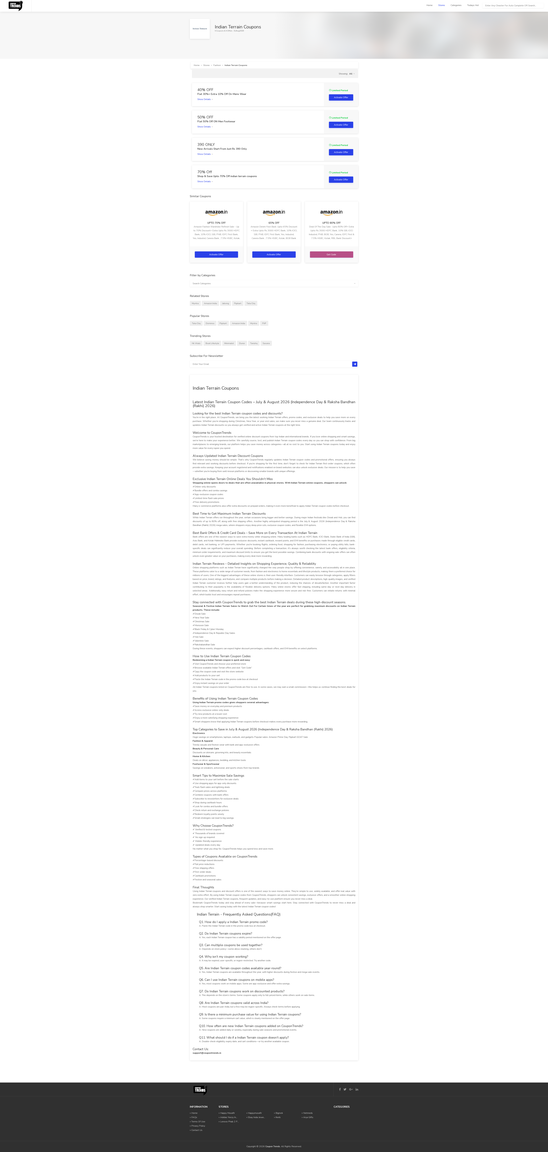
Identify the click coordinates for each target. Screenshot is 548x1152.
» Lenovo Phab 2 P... (229, 1121)
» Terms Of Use (197, 1121)
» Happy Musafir (227, 1113)
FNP (264, 323)
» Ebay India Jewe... (255, 1117)
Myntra (195, 303)
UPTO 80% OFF (331, 223)
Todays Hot (473, 5)
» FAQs (193, 1117)
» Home (194, 1113)
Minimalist (229, 343)
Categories (456, 5)
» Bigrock (278, 1113)
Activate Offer (216, 254)
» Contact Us (196, 1130)
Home (429, 5)
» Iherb (277, 1117)
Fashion (217, 65)
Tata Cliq (251, 303)
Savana (266, 343)
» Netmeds (307, 1113)
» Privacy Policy (197, 1125)
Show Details (204, 99)
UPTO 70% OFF (216, 223)
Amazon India (210, 303)
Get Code (332, 254)
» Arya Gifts (307, 1117)
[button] (352, 73)
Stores (441, 5)
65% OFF (274, 223)
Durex (242, 343)
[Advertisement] (242, 45)
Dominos (210, 323)
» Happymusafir (254, 1113)
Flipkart (237, 303)
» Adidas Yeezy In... (228, 1117)
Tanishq (253, 343)
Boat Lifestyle (212, 343)
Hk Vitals (196, 343)
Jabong (225, 303)
